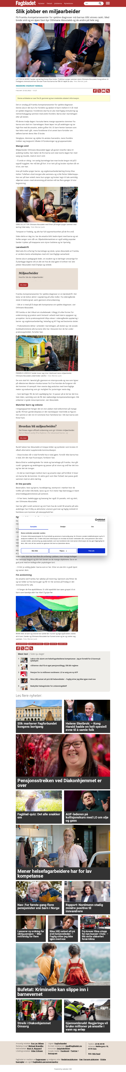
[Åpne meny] (107, 3)
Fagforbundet (60, 1043)
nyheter (53, 644)
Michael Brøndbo (35, 1046)
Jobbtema (58, 3)
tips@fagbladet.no (73, 1046)
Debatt (49, 3)
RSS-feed (96, 1054)
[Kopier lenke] (108, 91)
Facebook (65, 1051)
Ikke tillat (35, 551)
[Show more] (23, 285)
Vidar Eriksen (37, 1051)
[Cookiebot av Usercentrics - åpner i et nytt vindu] (96, 520)
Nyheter (41, 3)
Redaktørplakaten (69, 1059)
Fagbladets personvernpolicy (45, 1062)
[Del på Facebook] (95, 91)
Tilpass (61, 551)
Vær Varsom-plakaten (89, 1059)
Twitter (74, 1051)
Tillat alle (91, 551)
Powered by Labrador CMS (63, 1069)
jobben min (62, 644)
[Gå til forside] (26, 3)
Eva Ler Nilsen (37, 1043)
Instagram (52, 1053)
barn (46, 644)
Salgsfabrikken (63, 1048)
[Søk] (100, 3)
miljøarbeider (22, 644)
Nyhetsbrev (68, 3)
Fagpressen (41, 1059)
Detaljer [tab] (63, 526)
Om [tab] (92, 526)
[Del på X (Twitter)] (99, 91)
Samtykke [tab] (33, 526)
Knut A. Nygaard (34, 1048)
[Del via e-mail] (103, 91)
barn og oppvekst (36, 644)
